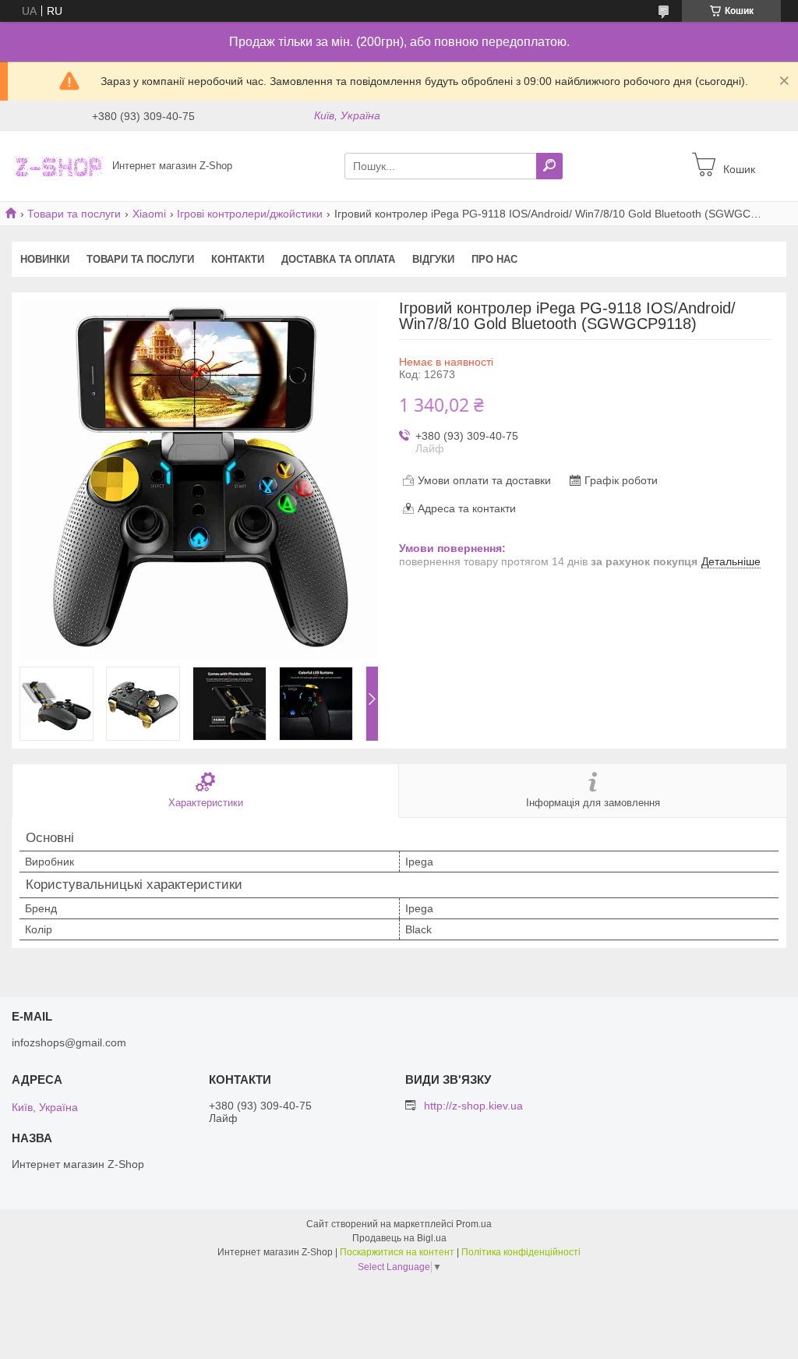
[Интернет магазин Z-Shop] (58, 165)
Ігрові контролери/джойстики (250, 213)
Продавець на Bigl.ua (399, 1238)
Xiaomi (149, 213)
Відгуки (433, 259)
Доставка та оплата (338, 259)
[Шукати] (549, 166)
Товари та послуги (74, 213)
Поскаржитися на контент (397, 1252)
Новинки (44, 259)
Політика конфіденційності (521, 1252)
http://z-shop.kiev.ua (473, 1105)
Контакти (237, 259)
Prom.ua (474, 1224)
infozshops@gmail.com (69, 1042)
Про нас (494, 259)
